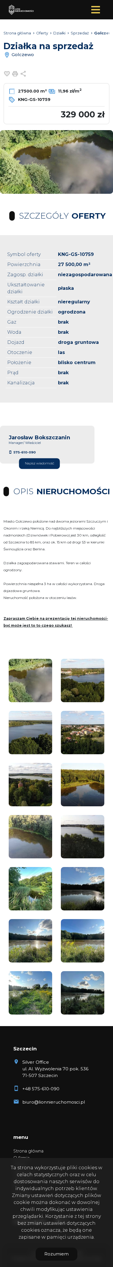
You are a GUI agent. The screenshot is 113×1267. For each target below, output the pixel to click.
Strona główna (28, 1151)
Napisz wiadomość (39, 464)
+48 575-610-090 (40, 1088)
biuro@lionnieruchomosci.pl (53, 1102)
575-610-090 (24, 452)
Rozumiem (56, 1254)
